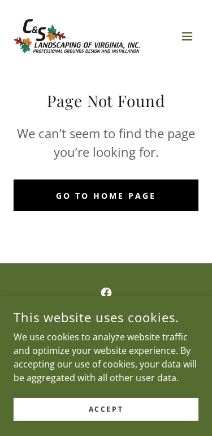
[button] (187, 36)
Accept (106, 409)
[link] (77, 36)
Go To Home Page (106, 195)
